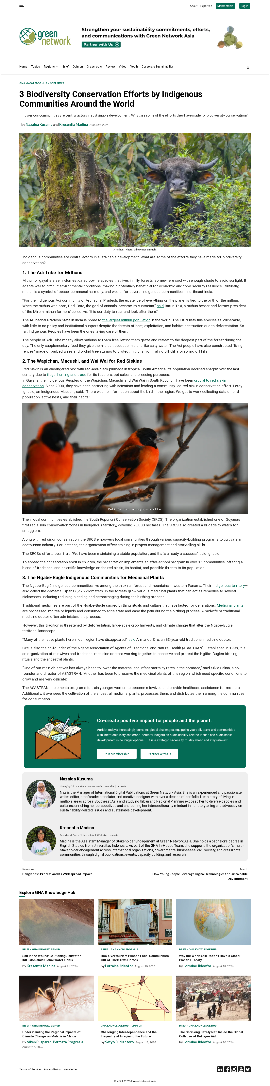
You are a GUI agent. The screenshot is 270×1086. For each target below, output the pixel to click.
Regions (49, 66)
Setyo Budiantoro (119, 1042)
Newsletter (70, 1069)
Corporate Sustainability (157, 66)
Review (110, 66)
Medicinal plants (230, 605)
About (193, 6)
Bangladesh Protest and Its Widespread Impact (57, 871)
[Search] (248, 68)
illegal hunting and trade (66, 374)
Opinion (78, 66)
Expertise (206, 6)
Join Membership (116, 754)
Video (123, 66)
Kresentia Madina (73, 124)
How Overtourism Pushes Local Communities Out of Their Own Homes (135, 922)
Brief (65, 66)
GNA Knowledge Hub (33, 83)
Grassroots (94, 66)
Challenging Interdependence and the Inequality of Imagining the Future (135, 998)
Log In (244, 6)
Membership (225, 6)
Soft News (57, 83)
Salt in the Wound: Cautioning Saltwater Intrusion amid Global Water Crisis (56, 922)
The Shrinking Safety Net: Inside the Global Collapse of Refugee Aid (213, 998)
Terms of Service (30, 1069)
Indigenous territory (228, 585)
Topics (35, 66)
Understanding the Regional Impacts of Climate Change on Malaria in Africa (56, 998)
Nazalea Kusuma (39, 124)
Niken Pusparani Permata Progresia (55, 1042)
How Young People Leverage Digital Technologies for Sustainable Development (200, 873)
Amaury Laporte (141, 509)
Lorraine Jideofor (119, 966)
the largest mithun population (126, 320)
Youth (134, 66)
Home (23, 66)
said (160, 306)
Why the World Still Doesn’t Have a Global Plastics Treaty (213, 922)
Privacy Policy (52, 1069)
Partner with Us (159, 754)
